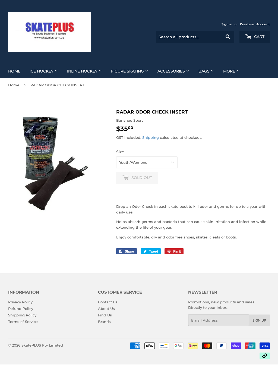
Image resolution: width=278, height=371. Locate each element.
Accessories (171, 71)
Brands (104, 321)
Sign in (227, 24)
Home (14, 71)
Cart (258, 36)
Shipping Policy (22, 315)
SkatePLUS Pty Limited (42, 345)
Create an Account (255, 24)
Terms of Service (23, 321)
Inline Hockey (83, 71)
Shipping (150, 137)
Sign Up (259, 320)
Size (120, 151)
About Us (106, 308)
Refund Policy (20, 308)
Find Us (105, 315)
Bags (204, 71)
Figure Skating (128, 71)
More (229, 71)
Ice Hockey (42, 71)
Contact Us (108, 302)
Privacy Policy (20, 302)
